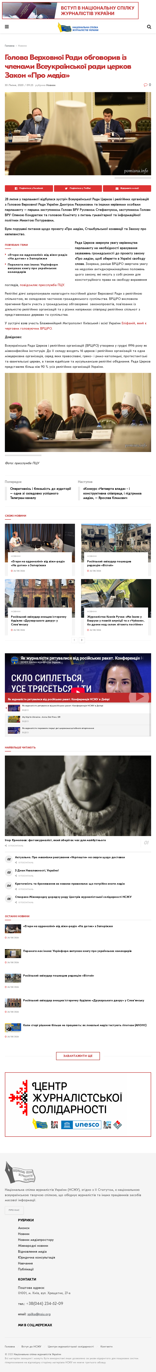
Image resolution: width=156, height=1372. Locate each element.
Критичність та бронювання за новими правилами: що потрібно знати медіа (70, 883)
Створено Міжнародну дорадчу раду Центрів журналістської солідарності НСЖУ (73, 897)
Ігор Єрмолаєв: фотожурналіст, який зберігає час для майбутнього (55, 840)
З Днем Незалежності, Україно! (37, 870)
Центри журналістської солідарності (71, 1346)
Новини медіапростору (36, 1240)
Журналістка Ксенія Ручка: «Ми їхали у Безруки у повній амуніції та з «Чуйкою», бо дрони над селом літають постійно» (115, 620)
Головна (9, 46)
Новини (22, 46)
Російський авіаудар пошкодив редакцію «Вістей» (109, 563)
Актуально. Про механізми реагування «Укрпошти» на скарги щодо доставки (70, 857)
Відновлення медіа (32, 1251)
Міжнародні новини (33, 1246)
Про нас (14, 1210)
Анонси (23, 1228)
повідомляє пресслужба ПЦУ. (42, 285)
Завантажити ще (78, 1056)
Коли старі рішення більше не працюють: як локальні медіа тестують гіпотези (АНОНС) (85, 1025)
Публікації (26, 1269)
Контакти (107, 1346)
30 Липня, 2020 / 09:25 (19, 85)
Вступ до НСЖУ (31, 1346)
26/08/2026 (19, 571)
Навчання (25, 1263)
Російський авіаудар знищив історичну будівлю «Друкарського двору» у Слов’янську (38, 620)
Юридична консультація (36, 1257)
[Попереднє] (74, 640)
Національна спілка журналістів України (37, 1354)
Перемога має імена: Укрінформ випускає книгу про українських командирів (33, 268)
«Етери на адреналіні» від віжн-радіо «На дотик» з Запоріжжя (37, 256)
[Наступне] (82, 640)
